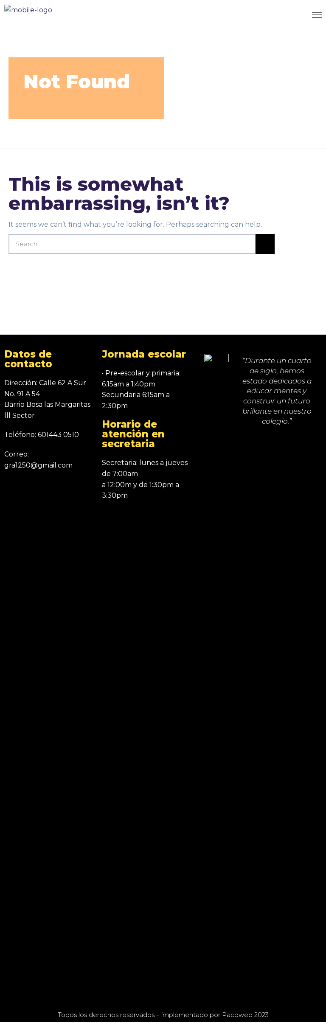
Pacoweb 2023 (245, 1015)
